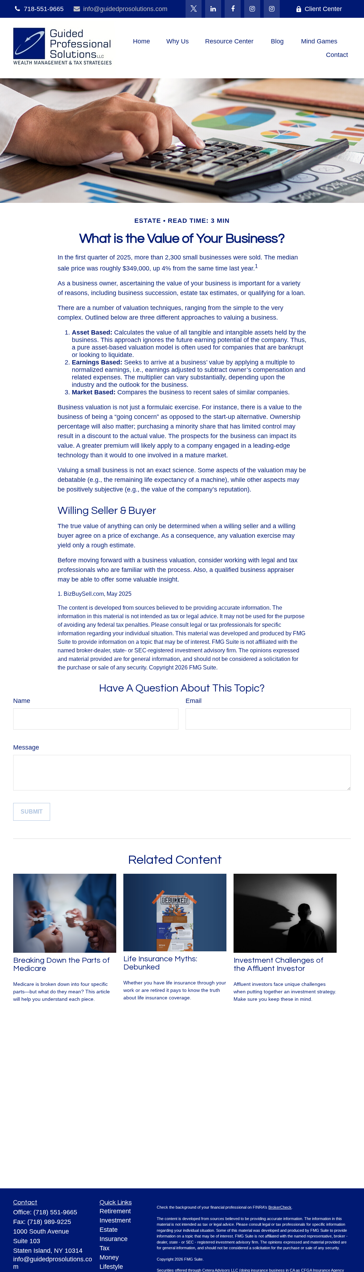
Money (109, 1257)
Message (26, 747)
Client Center (323, 8)
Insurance (114, 1238)
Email (194, 700)
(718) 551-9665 (55, 1212)
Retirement (115, 1211)
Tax (104, 1248)
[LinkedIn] (213, 9)
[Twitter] (194, 9)
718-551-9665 (44, 8)
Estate (109, 1229)
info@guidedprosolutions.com (125, 8)
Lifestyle (111, 1266)
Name (21, 700)
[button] (141, 41)
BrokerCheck (279, 1207)
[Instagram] (272, 9)
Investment (115, 1220)
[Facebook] (233, 9)
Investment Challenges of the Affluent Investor (278, 964)
